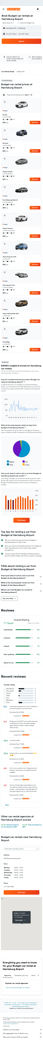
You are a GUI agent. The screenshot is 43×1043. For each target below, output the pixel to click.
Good (8, 693)
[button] (3, 9)
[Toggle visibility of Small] (10, 464)
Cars (14, 1002)
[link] (21, 520)
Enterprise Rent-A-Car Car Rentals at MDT (10, 826)
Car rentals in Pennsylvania (12, 1004)
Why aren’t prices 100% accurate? (15, 1037)
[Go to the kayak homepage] (13, 9)
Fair (7, 698)
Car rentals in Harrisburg (29, 1004)
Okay (8, 695)
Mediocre (9, 700)
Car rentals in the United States (27, 1002)
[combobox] (8, 23)
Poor (8, 702)
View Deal (35, 122)
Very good (10, 691)
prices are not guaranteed (10, 1023)
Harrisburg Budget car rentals (20, 1006)
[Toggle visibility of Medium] (10, 461)
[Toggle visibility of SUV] (25, 461)
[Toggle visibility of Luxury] (26, 464)
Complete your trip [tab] (21, 975)
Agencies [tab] (7, 975)
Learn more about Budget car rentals (17, 987)
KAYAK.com (7, 1002)
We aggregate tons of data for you (15, 1033)
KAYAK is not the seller (11, 1030)
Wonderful (10, 689)
